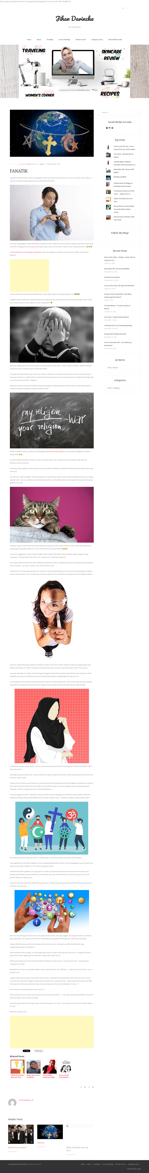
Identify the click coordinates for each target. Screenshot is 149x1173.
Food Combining (64, 39)
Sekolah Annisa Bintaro (112, 277)
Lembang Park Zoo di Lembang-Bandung (118, 325)
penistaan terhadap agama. (55, 451)
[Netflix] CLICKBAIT (120, 177)
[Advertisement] (29, 275)
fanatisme (35, 244)
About (39, 39)
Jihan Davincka (74, 18)
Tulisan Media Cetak (115, 39)
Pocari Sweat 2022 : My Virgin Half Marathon (119, 286)
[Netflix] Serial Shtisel (17, 1147)
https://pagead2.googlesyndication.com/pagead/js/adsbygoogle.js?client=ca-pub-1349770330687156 (35, 1)
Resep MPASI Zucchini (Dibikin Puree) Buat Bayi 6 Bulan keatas (124, 209)
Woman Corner (81, 39)
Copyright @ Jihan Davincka (17, 1164)
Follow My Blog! (120, 233)
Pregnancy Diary (97, 39)
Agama (42, 164)
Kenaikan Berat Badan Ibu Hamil (115, 334)
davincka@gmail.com (29, 164)
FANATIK (40, 1143)
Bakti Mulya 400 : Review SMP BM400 (116, 269)
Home (29, 39)
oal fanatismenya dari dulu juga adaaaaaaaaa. (26, 252)
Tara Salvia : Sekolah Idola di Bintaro (116, 317)
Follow (40, 1051)
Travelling (50, 39)
